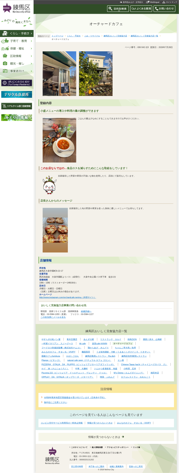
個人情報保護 (97, 447)
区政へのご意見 (136, 466)
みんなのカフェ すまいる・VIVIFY (134, 423)
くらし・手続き (74, 36)
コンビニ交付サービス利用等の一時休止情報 (62, 423)
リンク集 (136, 447)
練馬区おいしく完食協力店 (115, 36)
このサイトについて (79, 447)
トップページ (57, 36)
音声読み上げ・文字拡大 (133, 2)
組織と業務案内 (116, 466)
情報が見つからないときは (99, 423)
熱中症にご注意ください (55, 402)
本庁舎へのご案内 (96, 466)
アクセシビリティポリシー (118, 447)
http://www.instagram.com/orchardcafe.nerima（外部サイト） (67, 297)
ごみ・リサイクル (92, 36)
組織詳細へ (86, 311)
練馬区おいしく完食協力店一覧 (144, 36)
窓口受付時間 (77, 466)
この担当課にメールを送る (53, 317)
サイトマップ (171, 2)
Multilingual (154, 2)
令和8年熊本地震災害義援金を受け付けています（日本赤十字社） (75, 397)
